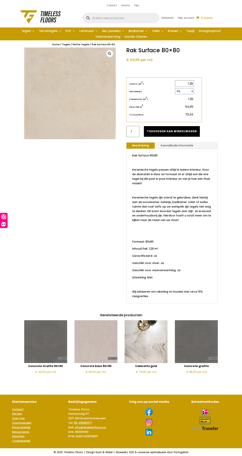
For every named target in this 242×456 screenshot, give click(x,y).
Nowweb (121, 452)
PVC (68, 31)
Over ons (18, 418)
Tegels (26, 31)
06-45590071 (83, 423)
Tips (136, 5)
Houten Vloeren (136, 37)
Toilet (156, 31)
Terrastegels (48, 31)
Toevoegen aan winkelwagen (172, 131)
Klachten (18, 436)
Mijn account (186, 18)
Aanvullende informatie (177, 145)
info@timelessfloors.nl (90, 427)
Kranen (173, 31)
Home (56, 44)
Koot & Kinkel (103, 452)
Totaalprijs (136, 114)
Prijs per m (136, 107)
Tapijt (190, 31)
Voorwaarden (21, 423)
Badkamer (136, 31)
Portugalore (181, 452)
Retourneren (20, 432)
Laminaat (86, 31)
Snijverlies (135, 91)
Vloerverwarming (107, 37)
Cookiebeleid (21, 441)
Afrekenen (167, 18)
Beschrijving (140, 145)
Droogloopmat (210, 31)
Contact (112, 5)
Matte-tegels (81, 44)
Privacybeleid (21, 427)
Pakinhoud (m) (138, 99)
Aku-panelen (111, 31)
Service (125, 5)
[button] (109, 53)
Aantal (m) (136, 83)
